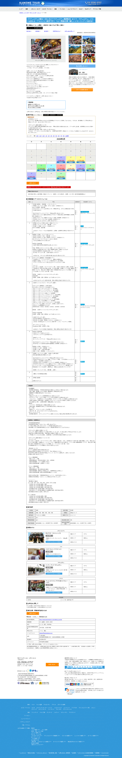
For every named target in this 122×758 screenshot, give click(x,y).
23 (61, 168)
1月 (46, 136)
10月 (37, 136)
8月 (64, 136)
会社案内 (74, 752)
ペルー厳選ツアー (36, 729)
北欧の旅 (34, 741)
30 (61, 176)
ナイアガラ (74, 707)
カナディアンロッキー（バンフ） (44, 707)
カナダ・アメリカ (46, 9)
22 (51, 168)
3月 (51, 136)
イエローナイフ (58, 707)
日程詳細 (37, 31)
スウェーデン (64, 712)
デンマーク (49, 712)
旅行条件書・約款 (53, 752)
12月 (43, 136)
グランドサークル (67, 709)
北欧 (55, 9)
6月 (59, 136)
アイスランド (72, 712)
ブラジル (54, 704)
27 (31, 176)
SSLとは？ (70, 694)
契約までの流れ (31, 752)
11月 (40, 136)
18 (80, 160)
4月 (54, 136)
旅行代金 (29, 31)
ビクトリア (34, 709)
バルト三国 (42, 712)
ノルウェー (56, 712)
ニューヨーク (51, 709)
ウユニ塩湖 (39, 704)
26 (90, 168)
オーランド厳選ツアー (93, 735)
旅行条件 (46, 31)
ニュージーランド (72, 9)
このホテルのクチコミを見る (54, 542)
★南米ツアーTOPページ (34, 104)
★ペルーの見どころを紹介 (34, 107)
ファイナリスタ (105, 752)
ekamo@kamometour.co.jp (46, 633)
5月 (56, 136)
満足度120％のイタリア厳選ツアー (76, 741)
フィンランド (35, 712)
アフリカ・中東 (97, 9)
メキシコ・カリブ (35, 9)
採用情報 (97, 752)
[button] (70, 690)
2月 (49, 136)
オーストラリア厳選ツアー (59, 741)
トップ (20, 9)
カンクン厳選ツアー (36, 732)
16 (61, 160)
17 (70, 160)
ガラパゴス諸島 (61, 704)
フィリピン (62, 9)
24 (70, 168)
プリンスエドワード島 (84, 707)
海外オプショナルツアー (37, 744)
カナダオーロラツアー (37, 735)
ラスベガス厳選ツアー (67, 735)
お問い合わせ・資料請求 (64, 752)
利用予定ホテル (56, 31)
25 (80, 168)
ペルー (33, 704)
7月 (61, 136)
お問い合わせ (33, 183)
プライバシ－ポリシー (42, 752)
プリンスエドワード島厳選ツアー (52, 735)
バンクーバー (66, 707)
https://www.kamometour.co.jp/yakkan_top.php (51, 619)
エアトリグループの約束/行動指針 (85, 752)
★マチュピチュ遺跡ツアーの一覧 (36, 105)
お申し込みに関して (69, 31)
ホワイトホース (42, 709)
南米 (27, 9)
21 (41, 168)
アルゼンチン (46, 704)
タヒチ (81, 9)
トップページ (23, 752)
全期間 (67, 136)
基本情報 (49, 536)
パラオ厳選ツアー (36, 738)
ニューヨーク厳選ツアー (80, 735)
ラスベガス (58, 709)
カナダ (33, 707)
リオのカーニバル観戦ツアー (45, 741)
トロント (93, 707)
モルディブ (88, 9)
